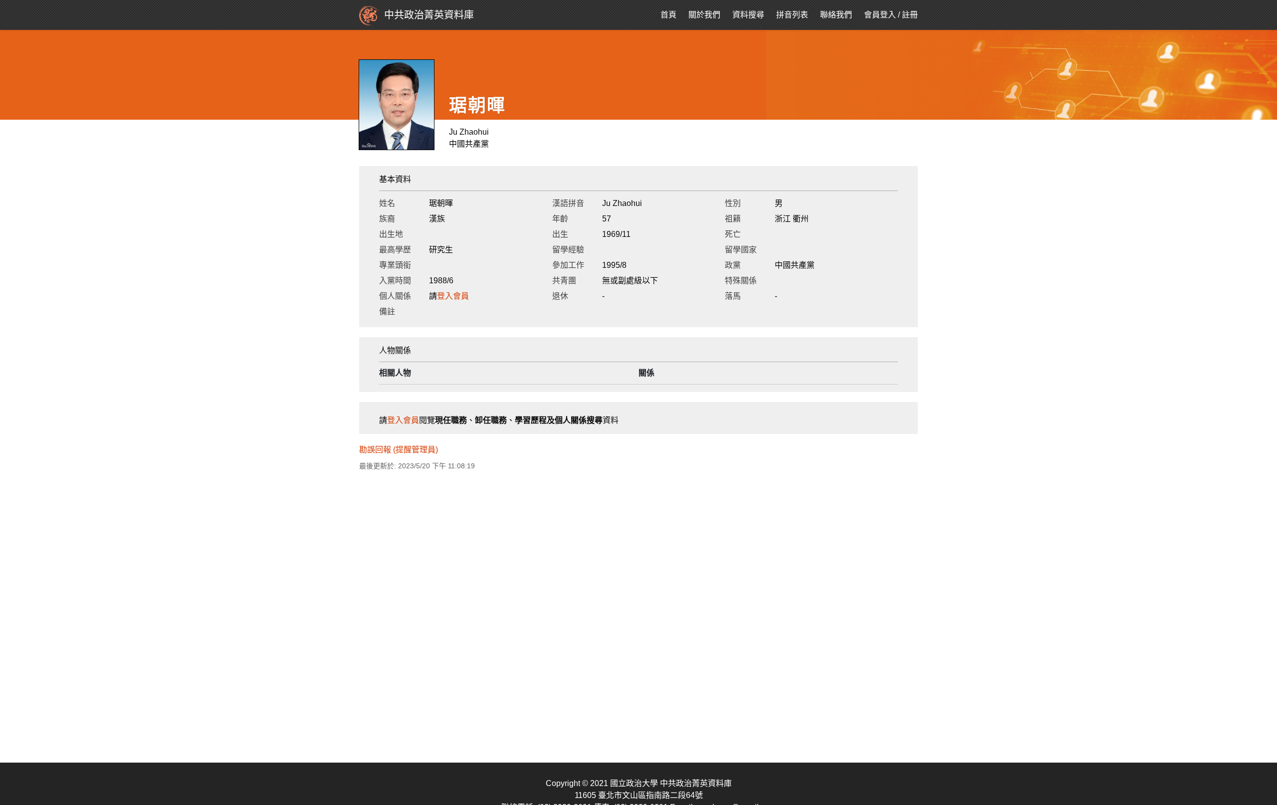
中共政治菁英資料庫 (429, 14)
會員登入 (880, 14)
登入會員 (453, 296)
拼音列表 (792, 14)
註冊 (910, 14)
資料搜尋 (748, 14)
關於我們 (704, 14)
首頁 (668, 14)
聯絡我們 (836, 14)
